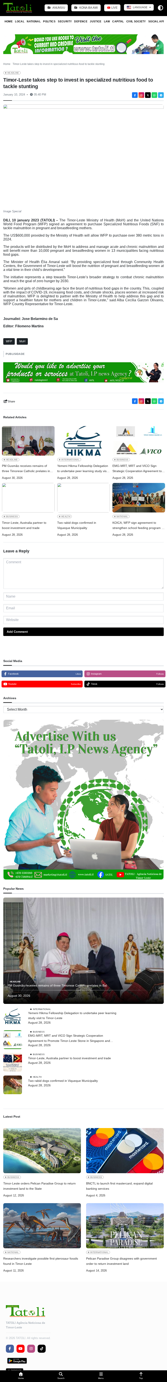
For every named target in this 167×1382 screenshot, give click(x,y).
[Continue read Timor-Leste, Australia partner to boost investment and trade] (28, 497)
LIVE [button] (114, 7)
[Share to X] (148, 95)
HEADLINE (13, 73)
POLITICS (49, 21)
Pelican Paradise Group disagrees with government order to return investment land (121, 1261)
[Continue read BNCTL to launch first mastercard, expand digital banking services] (125, 1150)
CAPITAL (118, 21)
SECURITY (65, 21)
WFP (9, 341)
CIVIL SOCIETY (136, 21)
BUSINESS (123, 459)
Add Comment (17, 631)
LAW (107, 21)
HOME (9, 21)
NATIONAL (34, 21)
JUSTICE (96, 21)
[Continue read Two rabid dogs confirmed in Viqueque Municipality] (83, 497)
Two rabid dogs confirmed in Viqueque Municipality (76, 525)
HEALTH (65, 516)
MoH (22, 341)
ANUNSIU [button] (58, 7)
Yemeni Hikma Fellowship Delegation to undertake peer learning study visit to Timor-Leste (82, 469)
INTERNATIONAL (70, 459)
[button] (20, 1376)
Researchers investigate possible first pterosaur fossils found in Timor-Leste (40, 1261)
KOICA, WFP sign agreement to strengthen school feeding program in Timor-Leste (138, 526)
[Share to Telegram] (161, 95)
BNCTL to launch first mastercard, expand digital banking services (119, 1186)
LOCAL (19, 21)
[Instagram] (141, 95)
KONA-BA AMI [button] (88, 7)
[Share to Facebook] (135, 95)
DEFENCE (80, 21)
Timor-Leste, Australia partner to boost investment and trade (24, 525)
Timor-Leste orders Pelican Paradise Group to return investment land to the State (39, 1186)
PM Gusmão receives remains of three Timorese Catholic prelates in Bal (26, 469)
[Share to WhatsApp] (154, 95)
